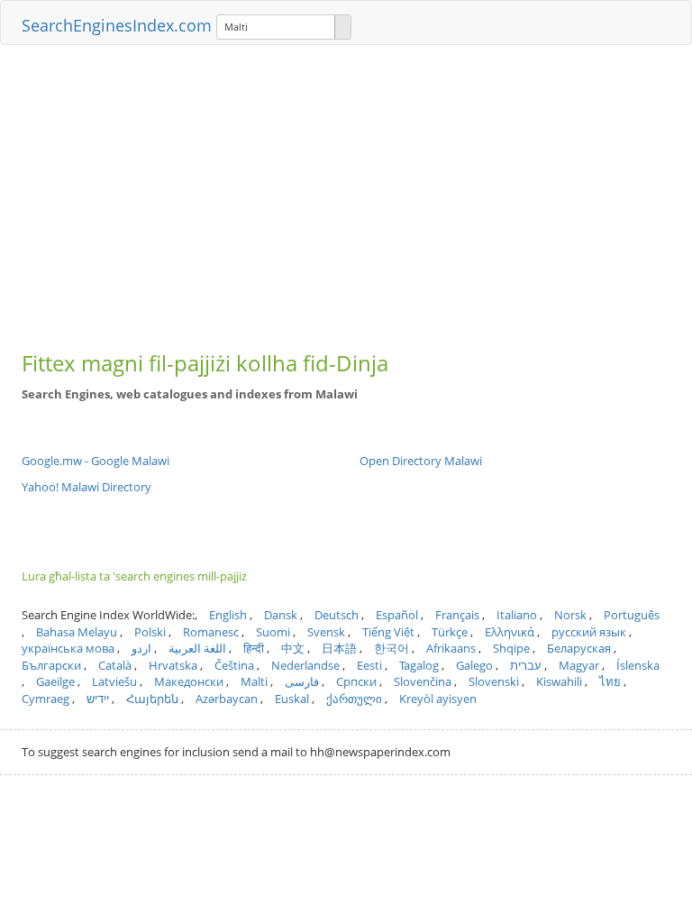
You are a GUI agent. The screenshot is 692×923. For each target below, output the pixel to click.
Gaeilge (55, 681)
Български (51, 665)
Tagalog (419, 665)
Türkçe (450, 632)
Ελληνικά (509, 632)
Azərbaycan (227, 698)
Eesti (369, 665)
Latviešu (114, 681)
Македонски (188, 681)
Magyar (579, 665)
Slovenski (494, 681)
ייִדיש (97, 698)
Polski (150, 632)
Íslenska (638, 665)
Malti (254, 681)
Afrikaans (451, 648)
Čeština (234, 665)
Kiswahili (559, 681)
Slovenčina (422, 681)
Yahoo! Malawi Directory (86, 487)
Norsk (570, 615)
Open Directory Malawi (421, 460)
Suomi (273, 632)
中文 (293, 648)
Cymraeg (45, 698)
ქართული (354, 698)
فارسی (302, 681)
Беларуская (579, 648)
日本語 (339, 648)
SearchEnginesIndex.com (117, 25)
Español (397, 615)
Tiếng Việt (388, 632)
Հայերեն (152, 698)
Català (115, 665)
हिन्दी (253, 648)
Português (632, 615)
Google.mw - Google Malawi (95, 460)
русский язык (588, 632)
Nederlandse (305, 665)
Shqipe (511, 648)
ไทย (610, 681)
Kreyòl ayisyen (438, 698)
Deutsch (336, 615)
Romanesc (211, 632)
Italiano (516, 615)
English (228, 615)
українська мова (68, 648)
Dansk (280, 615)
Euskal (292, 698)
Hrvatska (173, 665)
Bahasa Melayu (76, 632)
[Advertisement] (346, 189)
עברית (526, 665)
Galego (474, 665)
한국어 (391, 648)
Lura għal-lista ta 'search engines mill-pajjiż (134, 576)
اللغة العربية (197, 648)
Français (457, 615)
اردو (141, 648)
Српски (356, 681)
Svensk (326, 632)
